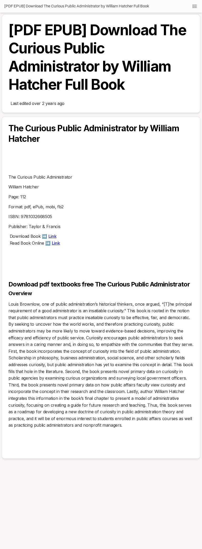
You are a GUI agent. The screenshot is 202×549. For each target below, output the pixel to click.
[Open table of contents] (194, 6)
